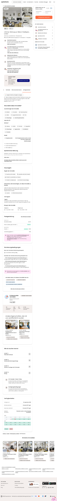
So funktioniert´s (30, 2)
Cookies (16, 485)
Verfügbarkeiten (26, 90)
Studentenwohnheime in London (8, 474)
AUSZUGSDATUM (48, 11)
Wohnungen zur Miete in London (21, 468)
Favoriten (36, 2)
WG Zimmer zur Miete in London (35, 471)
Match (24, 2)
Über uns (2, 485)
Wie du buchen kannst (17, 90)
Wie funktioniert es (4, 483)
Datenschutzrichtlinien (19, 483)
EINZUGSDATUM (38, 11)
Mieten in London (5, 468)
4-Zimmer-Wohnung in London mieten (8, 472)
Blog (2, 487)
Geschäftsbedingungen (19, 487)
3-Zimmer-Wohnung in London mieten (48, 469)
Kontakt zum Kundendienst (33, 487)
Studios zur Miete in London (47, 471)
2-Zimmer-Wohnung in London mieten (35, 469)
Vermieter (8, 90)
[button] (51, 2)
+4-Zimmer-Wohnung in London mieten (21, 472)
